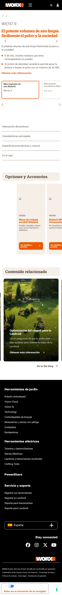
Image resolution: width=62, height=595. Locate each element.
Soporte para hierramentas (19, 503)
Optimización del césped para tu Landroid (30, 332)
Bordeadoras (11, 432)
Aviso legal (22, 576)
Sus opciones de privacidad (30, 586)
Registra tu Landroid (15, 498)
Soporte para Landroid (16, 508)
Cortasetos (10, 427)
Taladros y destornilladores (19, 448)
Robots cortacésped (15, 396)
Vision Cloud (11, 401)
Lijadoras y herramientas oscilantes (23, 458)
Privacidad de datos (46, 572)
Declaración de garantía (37, 576)
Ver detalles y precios (26, 246)
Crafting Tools (12, 464)
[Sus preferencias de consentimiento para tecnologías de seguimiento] (57, 590)
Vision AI (9, 406)
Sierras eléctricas (13, 453)
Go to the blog (45, 366)
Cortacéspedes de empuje (18, 417)
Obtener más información (25, 352)
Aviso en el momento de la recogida (25, 591)
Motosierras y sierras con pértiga (22, 422)
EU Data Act (33, 572)
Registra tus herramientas (18, 492)
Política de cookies (9, 576)
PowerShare (13, 474)
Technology (11, 411)
